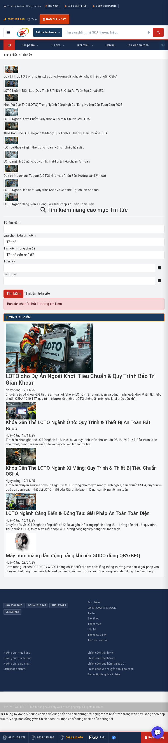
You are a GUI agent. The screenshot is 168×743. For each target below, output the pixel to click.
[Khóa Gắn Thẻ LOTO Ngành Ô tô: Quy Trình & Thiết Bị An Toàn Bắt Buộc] (84, 411)
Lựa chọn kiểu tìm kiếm (20, 235)
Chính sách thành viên (101, 652)
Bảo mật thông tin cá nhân (104, 674)
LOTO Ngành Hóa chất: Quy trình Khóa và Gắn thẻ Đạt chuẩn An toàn (51, 190)
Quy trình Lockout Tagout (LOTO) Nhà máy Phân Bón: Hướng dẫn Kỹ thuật (55, 175)
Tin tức (92, 613)
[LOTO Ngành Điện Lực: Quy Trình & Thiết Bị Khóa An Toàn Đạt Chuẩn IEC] (84, 83)
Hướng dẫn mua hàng (17, 652)
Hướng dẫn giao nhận (17, 663)
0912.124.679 (15, 19)
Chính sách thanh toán (101, 658)
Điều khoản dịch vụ (15, 668)
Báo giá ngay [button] (56, 19)
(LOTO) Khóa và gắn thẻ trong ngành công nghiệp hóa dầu (44, 147)
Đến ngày (10, 274)
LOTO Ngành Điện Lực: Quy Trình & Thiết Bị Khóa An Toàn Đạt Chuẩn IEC (54, 90)
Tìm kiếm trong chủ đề (19, 248)
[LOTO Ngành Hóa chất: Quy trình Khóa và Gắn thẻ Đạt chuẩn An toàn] (84, 183)
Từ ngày (9, 261)
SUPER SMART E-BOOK (102, 607)
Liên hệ (92, 629)
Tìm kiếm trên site (37, 293)
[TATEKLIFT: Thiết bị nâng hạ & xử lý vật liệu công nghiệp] (23, 32)
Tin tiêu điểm (20, 317)
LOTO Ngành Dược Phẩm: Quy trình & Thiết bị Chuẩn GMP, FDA (47, 119)
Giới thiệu (93, 618)
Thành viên (94, 624)
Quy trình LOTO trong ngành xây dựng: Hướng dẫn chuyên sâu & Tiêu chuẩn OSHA (60, 76)
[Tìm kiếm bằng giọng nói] (148, 32)
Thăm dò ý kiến (97, 635)
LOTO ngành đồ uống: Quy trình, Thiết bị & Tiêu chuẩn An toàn (47, 161)
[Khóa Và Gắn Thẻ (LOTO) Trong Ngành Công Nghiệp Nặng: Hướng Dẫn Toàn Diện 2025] (84, 98)
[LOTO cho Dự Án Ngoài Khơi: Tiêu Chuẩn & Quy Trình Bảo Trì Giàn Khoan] (84, 348)
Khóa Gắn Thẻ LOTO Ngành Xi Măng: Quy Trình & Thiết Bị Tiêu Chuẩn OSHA (55, 133)
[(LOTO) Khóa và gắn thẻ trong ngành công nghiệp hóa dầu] (84, 140)
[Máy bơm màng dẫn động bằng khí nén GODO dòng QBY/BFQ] (84, 543)
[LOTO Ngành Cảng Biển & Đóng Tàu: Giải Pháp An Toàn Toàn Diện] (84, 197)
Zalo (34, 19)
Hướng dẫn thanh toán (17, 658)
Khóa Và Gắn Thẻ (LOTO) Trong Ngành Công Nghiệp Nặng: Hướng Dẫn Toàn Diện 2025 (63, 104)
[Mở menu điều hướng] (8, 32)
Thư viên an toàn (98, 640)
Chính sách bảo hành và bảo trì (106, 663)
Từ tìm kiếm (12, 222)
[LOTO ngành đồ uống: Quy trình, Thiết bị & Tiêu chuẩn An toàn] (84, 154)
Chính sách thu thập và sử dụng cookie (66, 719)
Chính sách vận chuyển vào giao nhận (111, 668)
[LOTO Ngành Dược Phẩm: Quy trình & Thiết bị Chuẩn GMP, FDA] (84, 112)
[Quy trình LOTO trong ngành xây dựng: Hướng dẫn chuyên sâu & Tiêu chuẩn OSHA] (84, 69)
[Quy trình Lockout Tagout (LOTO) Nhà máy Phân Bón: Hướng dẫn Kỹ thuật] (84, 168)
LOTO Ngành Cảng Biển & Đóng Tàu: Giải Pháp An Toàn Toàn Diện (49, 204)
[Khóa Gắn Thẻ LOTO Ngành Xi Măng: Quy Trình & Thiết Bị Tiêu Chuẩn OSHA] (84, 126)
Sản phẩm (94, 602)
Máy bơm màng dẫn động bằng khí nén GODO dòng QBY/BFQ (73, 556)
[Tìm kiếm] (158, 32)
